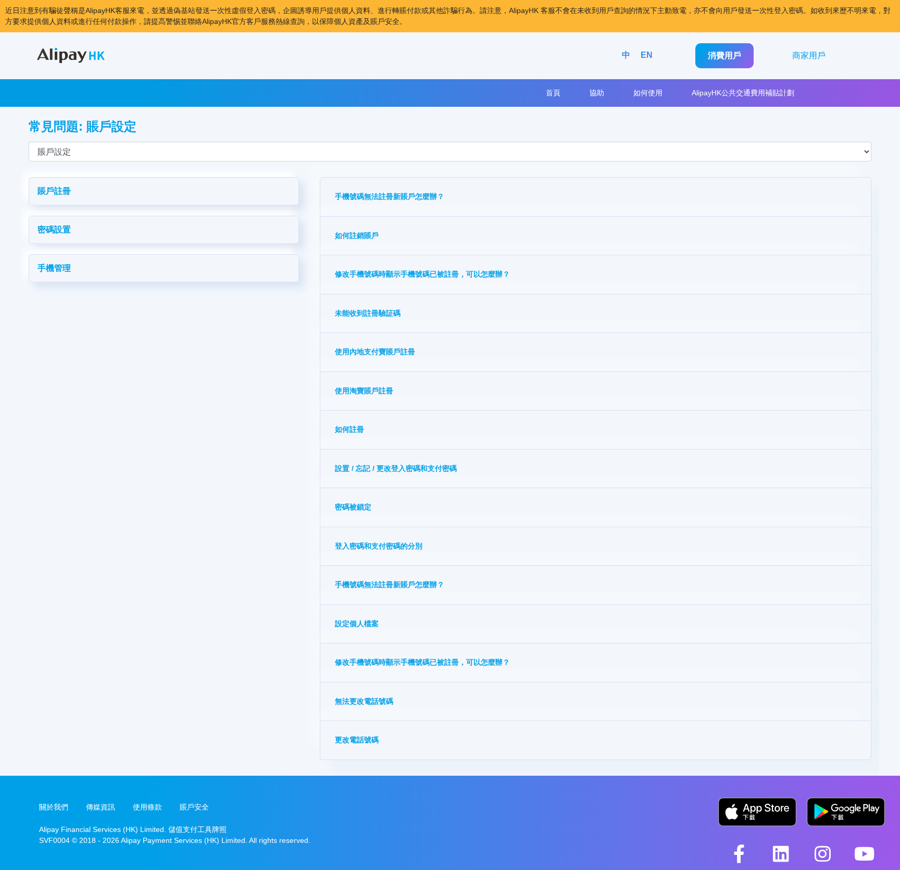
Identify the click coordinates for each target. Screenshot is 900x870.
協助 (597, 93)
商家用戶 (809, 55)
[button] (164, 191)
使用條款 (147, 807)
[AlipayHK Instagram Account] (822, 853)
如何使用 (647, 93)
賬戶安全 (194, 807)
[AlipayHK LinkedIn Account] (781, 853)
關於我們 (53, 807)
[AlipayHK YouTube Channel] (864, 853)
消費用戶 (724, 55)
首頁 (553, 93)
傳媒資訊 (100, 807)
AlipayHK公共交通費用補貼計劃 (743, 93)
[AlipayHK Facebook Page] (739, 853)
